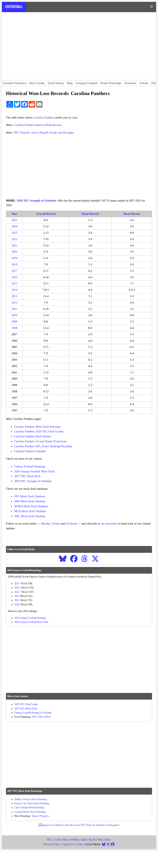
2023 (14, 232)
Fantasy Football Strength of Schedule (33, 712)
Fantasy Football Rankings (29, 466)
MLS (108, 839)
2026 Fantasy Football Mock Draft (34, 471)
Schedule (130, 83)
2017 (14, 270)
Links (79, 844)
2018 (14, 264)
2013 (14, 296)
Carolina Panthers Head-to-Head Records (38, 125)
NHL (100, 839)
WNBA (74, 839)
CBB (83, 839)
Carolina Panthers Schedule (30, 451)
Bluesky (45, 523)
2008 (14, 328)
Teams (35, 816)
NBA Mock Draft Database (29, 501)
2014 (14, 289)
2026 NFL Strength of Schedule (36, 200)
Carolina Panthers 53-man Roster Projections (40, 441)
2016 (14, 277)
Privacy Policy (52, 844)
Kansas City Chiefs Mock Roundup (31, 803)
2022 (14, 239)
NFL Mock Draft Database (29, 496)
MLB (47, 716)
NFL (34, 716)
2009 (14, 321)
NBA (40, 716)
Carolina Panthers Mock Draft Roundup (37, 426)
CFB (57, 839)
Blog (70, 83)
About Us (68, 844)
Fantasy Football (86, 83)
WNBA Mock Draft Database (31, 506)
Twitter (56, 523)
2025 (14, 220)
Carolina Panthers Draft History (32, 436)
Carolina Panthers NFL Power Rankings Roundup (43, 446)
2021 (14, 245)
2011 (14, 309)
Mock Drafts (37, 83)
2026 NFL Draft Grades (26, 704)
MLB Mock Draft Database (30, 511)
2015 (14, 283)
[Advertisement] (79, 46)
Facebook (71, 523)
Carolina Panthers (14, 83)
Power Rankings (110, 83)
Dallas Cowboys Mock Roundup (30, 799)
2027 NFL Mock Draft (27, 476)
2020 (14, 251)
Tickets (143, 83)
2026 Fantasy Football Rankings (30, 617)
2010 (14, 315)
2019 (14, 258)
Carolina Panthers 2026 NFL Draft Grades (38, 431)
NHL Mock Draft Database (29, 516)
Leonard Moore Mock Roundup (30, 811)
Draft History (56, 83)
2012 (14, 302)
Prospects (44, 816)
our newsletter (109, 523)
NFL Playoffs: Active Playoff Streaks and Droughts (44, 132)
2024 (14, 226)
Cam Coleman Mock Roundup (29, 807)
